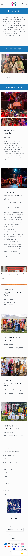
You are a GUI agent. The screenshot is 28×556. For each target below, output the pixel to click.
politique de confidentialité (11, 452)
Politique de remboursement (11, 459)
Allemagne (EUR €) (13, 529)
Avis (4, 487)
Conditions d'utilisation (9, 448)
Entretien (5, 473)
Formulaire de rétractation (11, 462)
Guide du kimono (8, 469)
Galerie (5, 476)
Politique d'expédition (9, 455)
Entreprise (6, 491)
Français (13, 538)
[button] (2, 4)
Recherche (6, 483)
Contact (5, 494)
